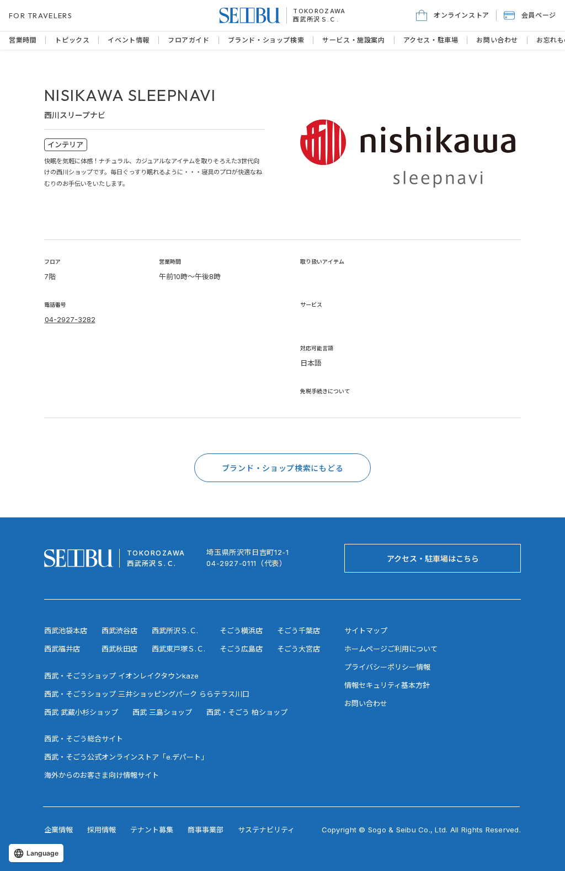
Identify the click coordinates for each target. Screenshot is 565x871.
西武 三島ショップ (162, 712)
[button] (530, 15)
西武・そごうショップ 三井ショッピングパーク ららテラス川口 (146, 694)
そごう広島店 (241, 648)
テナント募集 (151, 829)
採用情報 (101, 829)
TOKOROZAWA (319, 11)
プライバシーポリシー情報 (387, 666)
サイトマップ (365, 630)
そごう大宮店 (298, 648)
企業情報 (58, 829)
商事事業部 (205, 829)
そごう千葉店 (298, 630)
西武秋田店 (119, 648)
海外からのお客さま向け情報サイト (101, 775)
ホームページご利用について (391, 648)
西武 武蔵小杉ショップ (81, 712)
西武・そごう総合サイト (83, 738)
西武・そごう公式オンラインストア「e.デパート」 (126, 756)
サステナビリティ (266, 829)
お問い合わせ (365, 703)
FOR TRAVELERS (40, 15)
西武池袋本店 (65, 630)
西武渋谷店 (119, 630)
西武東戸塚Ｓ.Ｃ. (178, 648)
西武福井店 (62, 648)
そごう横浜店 (241, 630)
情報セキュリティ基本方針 (387, 685)
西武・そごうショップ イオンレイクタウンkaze (121, 675)
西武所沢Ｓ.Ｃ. (316, 19)
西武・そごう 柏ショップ (246, 712)
